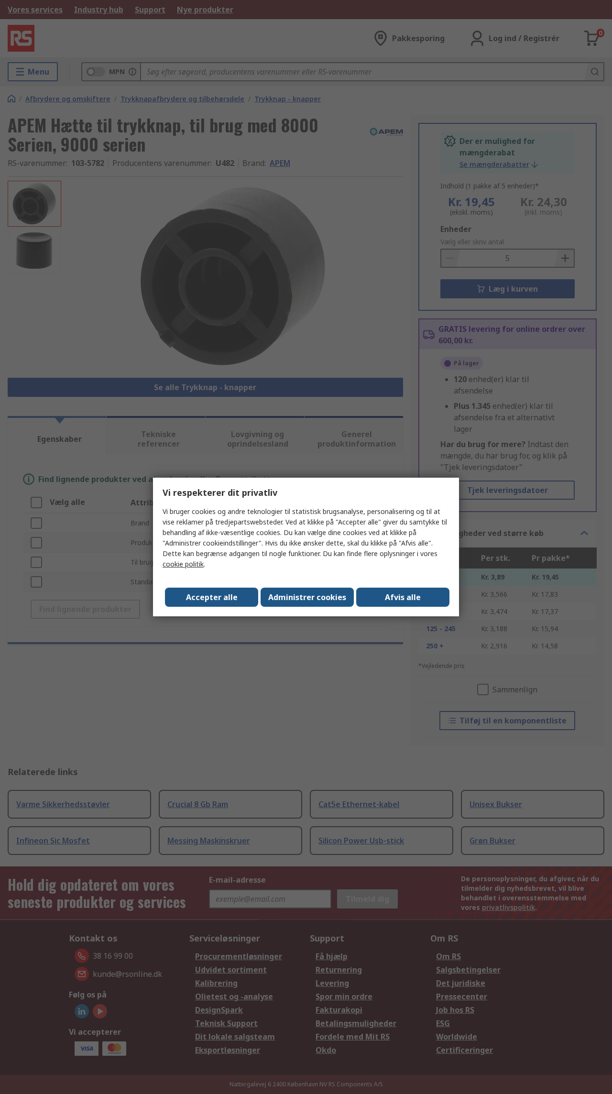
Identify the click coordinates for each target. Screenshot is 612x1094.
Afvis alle (403, 597)
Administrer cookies (307, 597)
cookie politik (183, 564)
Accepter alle (212, 597)
